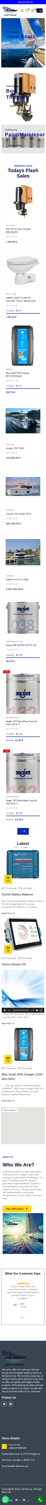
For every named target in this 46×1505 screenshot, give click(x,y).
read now (7, 913)
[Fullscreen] (41, 1010)
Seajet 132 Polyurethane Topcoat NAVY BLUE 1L (21, 723)
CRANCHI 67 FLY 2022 (17, 579)
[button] (23, 991)
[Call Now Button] (40, 1499)
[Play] (5, 1010)
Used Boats (10, 444)
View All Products (15, 1209)
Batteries (9, 369)
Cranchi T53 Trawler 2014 (18, 513)
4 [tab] (25, 1317)
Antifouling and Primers (14, 641)
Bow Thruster (10, 225)
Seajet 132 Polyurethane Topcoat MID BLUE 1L (21, 802)
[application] (23, 991)
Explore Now (17, 50)
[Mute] (37, 1010)
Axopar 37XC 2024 (15, 448)
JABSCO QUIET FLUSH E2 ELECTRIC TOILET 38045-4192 (20, 299)
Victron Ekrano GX (14, 964)
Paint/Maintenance (12, 717)
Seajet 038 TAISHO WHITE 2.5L (21, 645)
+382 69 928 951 (17, 1448)
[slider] (21, 1010)
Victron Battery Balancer (17, 894)
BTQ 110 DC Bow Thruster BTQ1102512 (18, 231)
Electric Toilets (11, 294)
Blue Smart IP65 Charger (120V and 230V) (22, 1077)
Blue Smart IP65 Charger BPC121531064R (18, 375)
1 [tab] (20, 1317)
